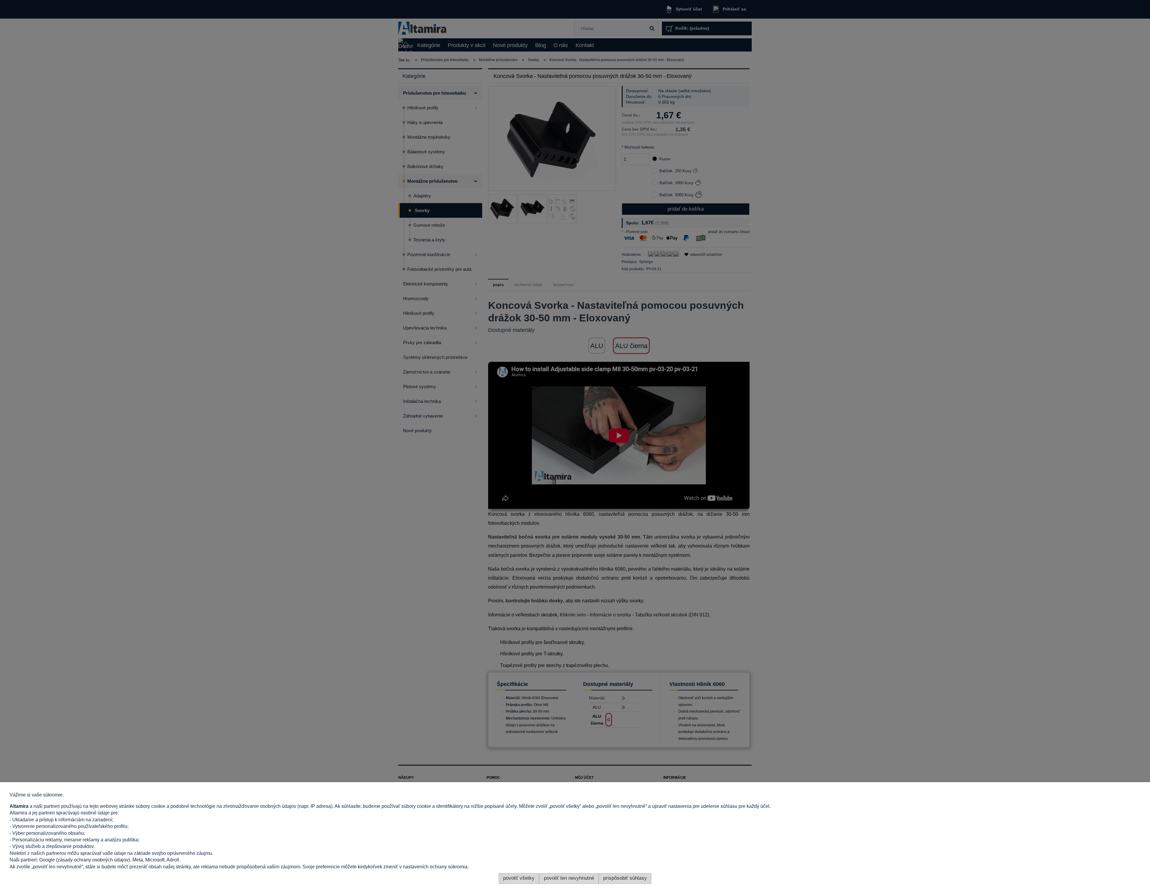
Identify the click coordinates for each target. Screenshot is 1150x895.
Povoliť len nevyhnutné (569, 878)
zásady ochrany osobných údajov (93, 859)
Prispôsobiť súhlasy (625, 878)
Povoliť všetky (519, 878)
